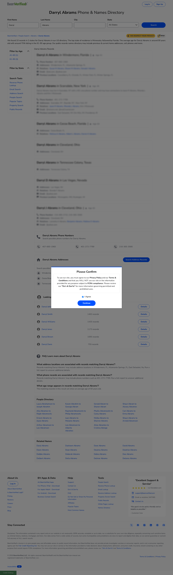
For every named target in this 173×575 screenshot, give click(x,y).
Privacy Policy (96, 277)
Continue (86, 303)
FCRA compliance (95, 283)
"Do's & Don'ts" (68, 286)
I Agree (87, 296)
